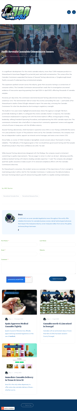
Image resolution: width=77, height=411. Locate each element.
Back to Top (28, 405)
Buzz (6, 56)
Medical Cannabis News (11, 293)
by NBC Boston (7, 188)
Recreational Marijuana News (30, 196)
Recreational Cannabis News (18, 56)
